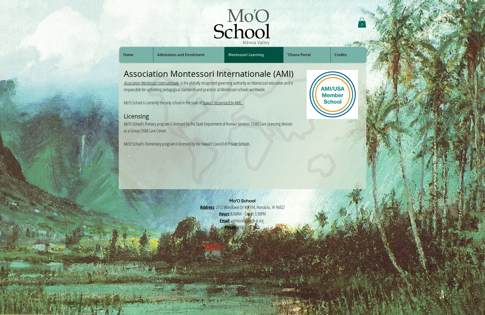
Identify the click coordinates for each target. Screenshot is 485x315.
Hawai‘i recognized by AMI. (223, 103)
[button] (362, 22)
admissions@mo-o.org (247, 220)
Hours (224, 214)
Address (207, 207)
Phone (230, 227)
